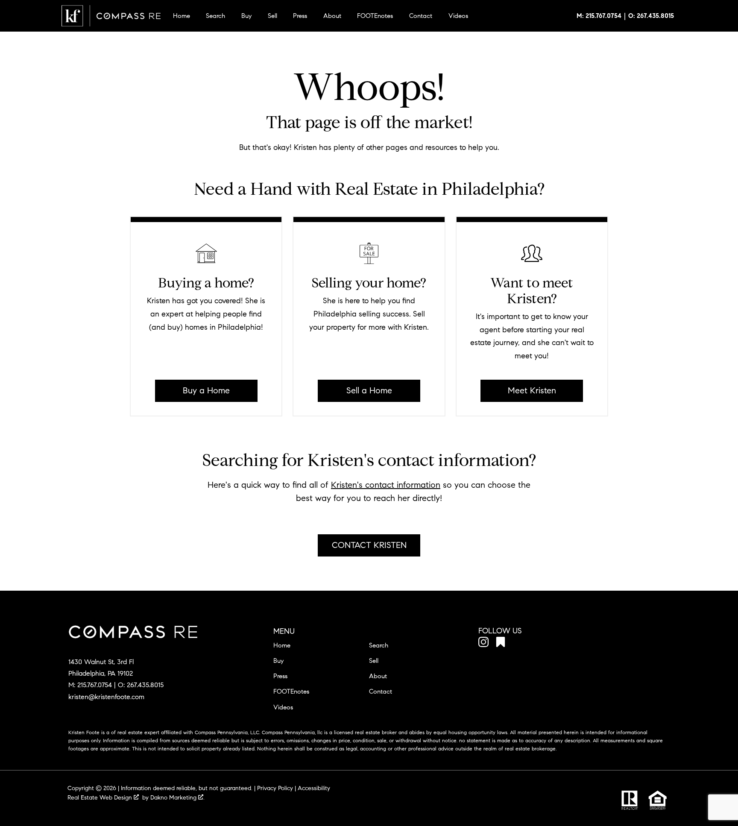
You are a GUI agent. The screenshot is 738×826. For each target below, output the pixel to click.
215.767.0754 (94, 685)
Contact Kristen (369, 545)
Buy (246, 16)
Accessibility (314, 788)
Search (215, 16)
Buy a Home (206, 390)
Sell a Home (369, 390)
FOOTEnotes (375, 16)
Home (181, 16)
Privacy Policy (275, 788)
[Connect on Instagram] (483, 643)
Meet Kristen (532, 390)
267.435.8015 (145, 685)
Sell (272, 16)
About (332, 16)
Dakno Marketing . (177, 797)
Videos (458, 16)
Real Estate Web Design (100, 797)
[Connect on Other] (500, 643)
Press (300, 16)
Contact (420, 16)
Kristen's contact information (385, 485)
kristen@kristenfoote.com (106, 697)
